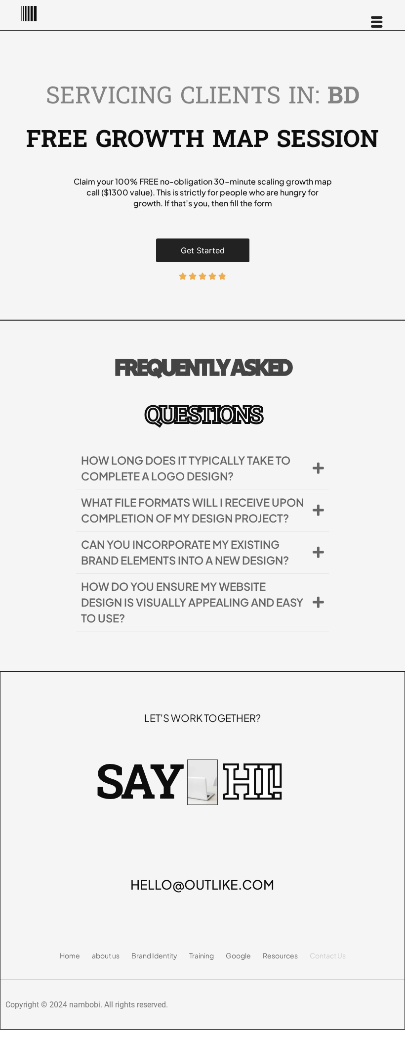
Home (70, 955)
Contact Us (328, 955)
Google (238, 955)
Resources (280, 955)
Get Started (203, 250)
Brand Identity (154, 955)
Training (201, 955)
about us (106, 955)
